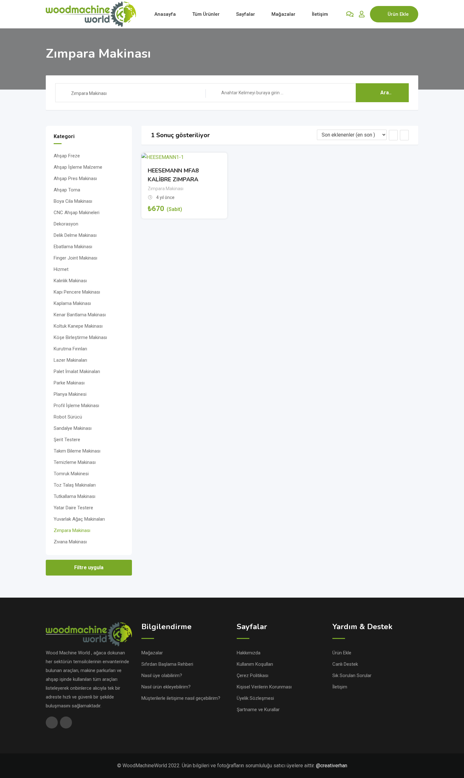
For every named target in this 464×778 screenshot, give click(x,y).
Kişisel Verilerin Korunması (264, 687)
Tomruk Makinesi (71, 474)
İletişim (320, 14)
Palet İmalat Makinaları (77, 371)
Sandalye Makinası (73, 428)
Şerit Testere (67, 439)
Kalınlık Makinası (70, 281)
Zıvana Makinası (70, 542)
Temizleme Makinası (75, 462)
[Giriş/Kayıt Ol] (362, 14)
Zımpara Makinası (72, 530)
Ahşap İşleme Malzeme (78, 167)
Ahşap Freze (67, 156)
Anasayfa (165, 14)
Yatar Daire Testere (73, 508)
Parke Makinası (69, 383)
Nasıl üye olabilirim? (161, 675)
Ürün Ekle (398, 14)
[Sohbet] (350, 14)
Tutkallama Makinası (74, 496)
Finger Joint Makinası (75, 258)
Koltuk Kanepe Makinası (78, 326)
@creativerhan (331, 766)
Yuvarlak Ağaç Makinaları (79, 519)
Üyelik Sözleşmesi (255, 698)
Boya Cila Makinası (73, 201)
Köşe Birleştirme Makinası (80, 337)
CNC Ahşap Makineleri (76, 212)
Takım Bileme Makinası (77, 451)
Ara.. (385, 93)
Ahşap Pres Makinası (75, 178)
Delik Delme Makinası (75, 235)
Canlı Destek (345, 664)
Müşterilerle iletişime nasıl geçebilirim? (180, 698)
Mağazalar (283, 14)
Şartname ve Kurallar (258, 709)
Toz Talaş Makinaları (75, 485)
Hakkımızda (248, 653)
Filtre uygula (89, 567)
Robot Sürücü (68, 417)
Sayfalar (245, 14)
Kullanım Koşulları (255, 664)
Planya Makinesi (70, 394)
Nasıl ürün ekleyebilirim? (166, 687)
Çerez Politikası (252, 675)
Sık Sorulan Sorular (352, 675)
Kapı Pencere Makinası (77, 292)
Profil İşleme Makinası (76, 405)
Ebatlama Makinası (73, 246)
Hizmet (61, 269)
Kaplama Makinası (72, 303)
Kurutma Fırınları (70, 349)
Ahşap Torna (67, 190)
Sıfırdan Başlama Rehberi (167, 664)
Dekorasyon (66, 224)
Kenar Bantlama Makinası (80, 315)
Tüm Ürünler (206, 14)
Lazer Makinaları (70, 360)
